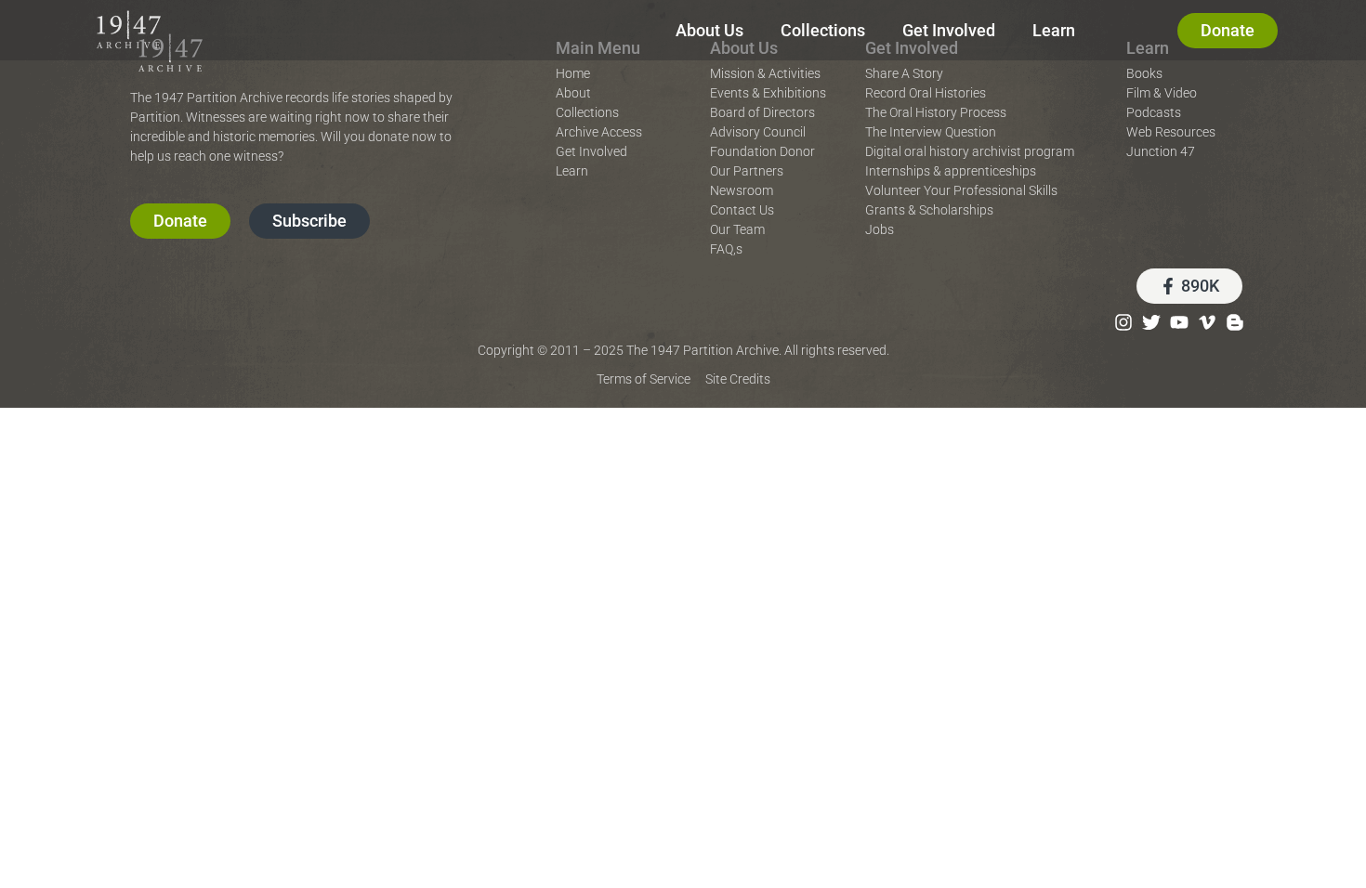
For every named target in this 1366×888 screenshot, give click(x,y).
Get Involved (948, 30)
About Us (709, 30)
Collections (823, 30)
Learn (1053, 30)
